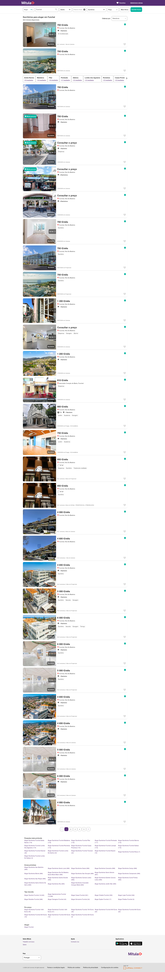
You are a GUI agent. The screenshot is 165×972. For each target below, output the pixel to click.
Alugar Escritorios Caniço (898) (127, 868)
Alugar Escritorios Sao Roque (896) (35, 879)
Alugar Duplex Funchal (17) (103, 899)
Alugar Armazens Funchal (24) (80, 899)
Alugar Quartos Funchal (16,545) (34, 895)
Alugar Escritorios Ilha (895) (56, 884)
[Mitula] (28, 2)
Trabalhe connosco (28, 942)
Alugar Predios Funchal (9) (126, 899)
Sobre (24, 945)
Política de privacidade (90, 967)
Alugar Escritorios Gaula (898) (80, 868)
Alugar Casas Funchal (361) (79, 895)
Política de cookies (74, 967)
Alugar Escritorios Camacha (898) (105, 868)
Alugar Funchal (29, 927)
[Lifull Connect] (132, 969)
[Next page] (88, 829)
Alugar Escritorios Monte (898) (33, 873)
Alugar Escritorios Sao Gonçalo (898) (82, 873)
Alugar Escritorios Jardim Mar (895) (105, 884)
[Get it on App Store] (135, 944)
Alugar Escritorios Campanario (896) (129, 873)
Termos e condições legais (56, 967)
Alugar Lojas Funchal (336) (126, 895)
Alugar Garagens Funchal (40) (57, 899)
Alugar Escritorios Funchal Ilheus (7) (129, 852)
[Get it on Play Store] (122, 944)
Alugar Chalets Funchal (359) (103, 895)
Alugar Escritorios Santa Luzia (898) (59, 868)
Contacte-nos (75, 942)
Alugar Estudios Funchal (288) (33, 899)
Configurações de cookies (109, 967)
